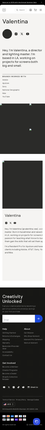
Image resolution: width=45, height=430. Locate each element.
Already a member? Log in (22, 238)
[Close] (38, 11)
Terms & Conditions (22, 246)
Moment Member (25, 209)
